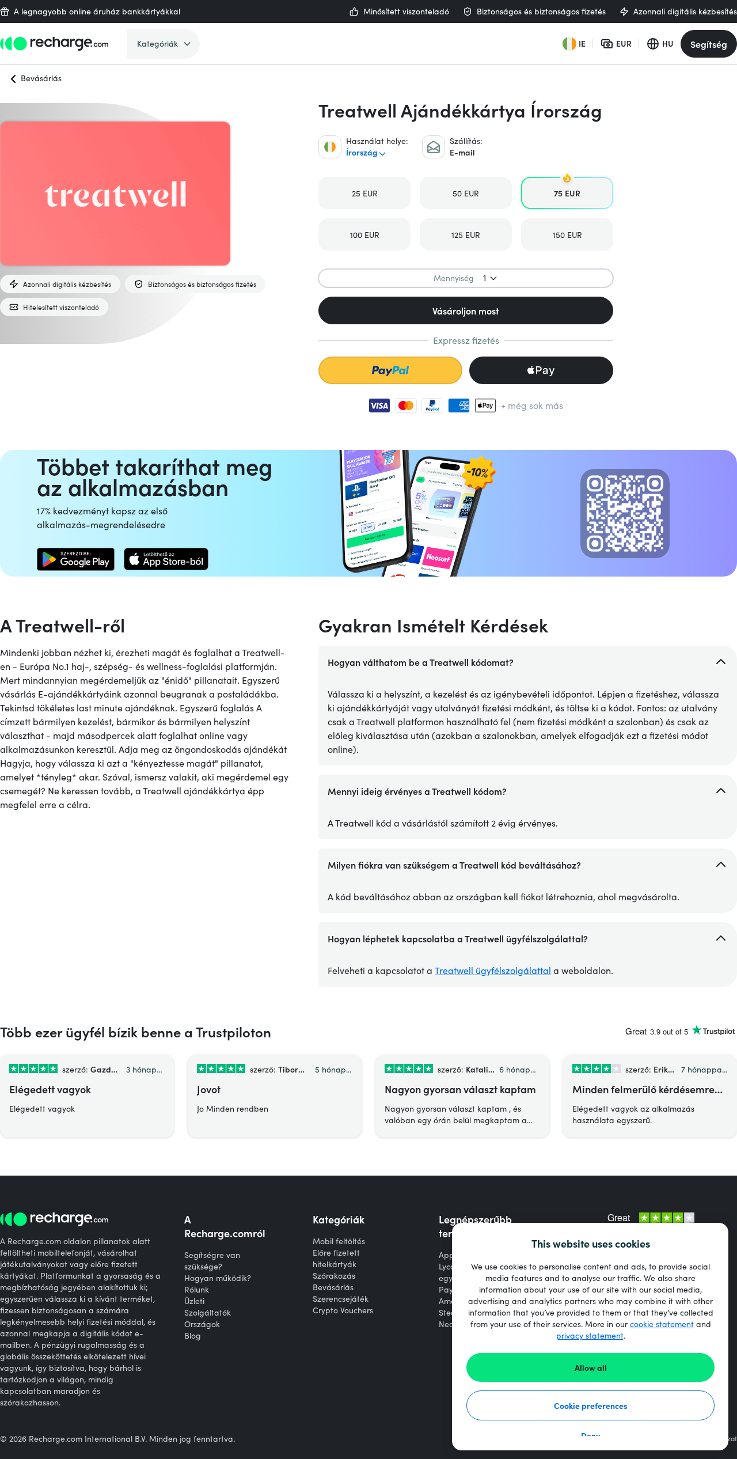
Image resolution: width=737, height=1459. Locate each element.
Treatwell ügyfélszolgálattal (493, 970)
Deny (590, 1435)
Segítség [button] (708, 43)
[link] (76, 559)
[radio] (364, 193)
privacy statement (590, 1335)
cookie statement (662, 1323)
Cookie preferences (591, 1405)
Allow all (591, 1367)
